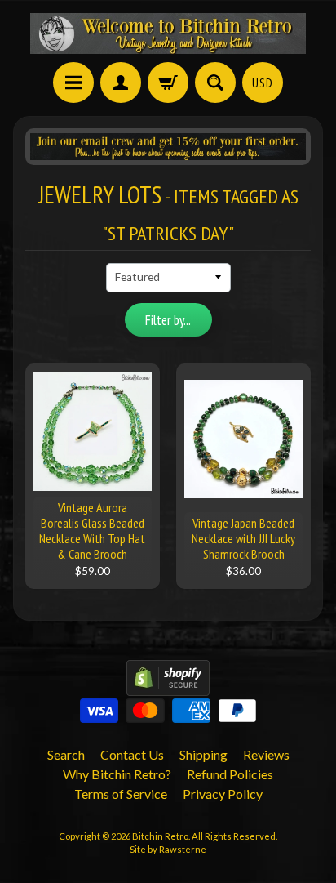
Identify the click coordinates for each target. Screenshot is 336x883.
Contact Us (132, 754)
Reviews (266, 754)
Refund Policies (230, 774)
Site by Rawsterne (168, 849)
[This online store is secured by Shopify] (168, 685)
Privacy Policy (223, 793)
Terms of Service (120, 793)
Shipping (203, 754)
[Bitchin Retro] (168, 33)
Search (66, 754)
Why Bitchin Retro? (117, 774)
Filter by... (168, 320)
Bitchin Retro (160, 836)
